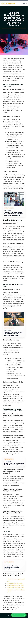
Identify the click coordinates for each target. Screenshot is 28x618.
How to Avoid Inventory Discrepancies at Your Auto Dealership (12, 567)
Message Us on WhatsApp (19, 614)
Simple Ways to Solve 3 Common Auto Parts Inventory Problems (14, 464)
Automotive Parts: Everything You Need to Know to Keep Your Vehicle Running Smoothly (13, 213)
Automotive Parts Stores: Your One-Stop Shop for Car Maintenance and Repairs (13, 333)
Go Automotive (8, 4)
